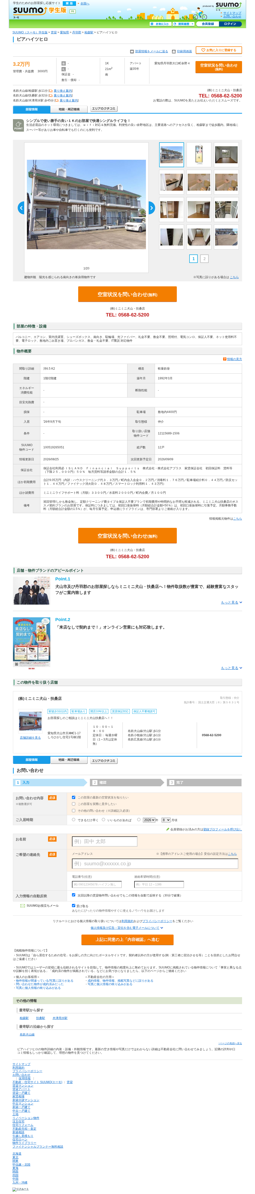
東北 (15, 1157)
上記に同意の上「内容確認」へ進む (127, 939)
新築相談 (18, 1132)
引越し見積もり (22, 1136)
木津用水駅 (60, 1018)
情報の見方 (234, 359)
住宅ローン (19, 1139)
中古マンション (22, 1103)
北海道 (16, 1153)
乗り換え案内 (63, 90)
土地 (15, 1114)
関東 (15, 1161)
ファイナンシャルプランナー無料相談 (37, 1146)
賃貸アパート (21, 1089)
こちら (234, 277)
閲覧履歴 (183, 24)
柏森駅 (88, 32)
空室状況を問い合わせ (219, 67)
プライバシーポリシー (157, 921)
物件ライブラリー (24, 1143)
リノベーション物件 (25, 1118)
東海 (15, 1168)
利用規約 (127, 921)
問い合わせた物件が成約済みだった (40, 984)
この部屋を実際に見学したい (97, 804)
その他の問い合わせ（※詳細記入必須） (104, 810)
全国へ (84, 3)
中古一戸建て (21, 1111)
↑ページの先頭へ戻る (230, 1043)
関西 (15, 1171)
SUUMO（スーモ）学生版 (30, 32)
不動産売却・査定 (24, 1128)
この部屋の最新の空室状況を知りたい (103, 797)
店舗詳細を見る (30, 737)
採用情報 (25, 1078)
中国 (15, 1179)
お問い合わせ (232, 16)
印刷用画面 (184, 51)
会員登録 (207, 24)
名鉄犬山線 (27, 1034)
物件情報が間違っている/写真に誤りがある (44, 980)
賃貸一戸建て (21, 1093)
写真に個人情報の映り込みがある (38, 988)
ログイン (230, 24)
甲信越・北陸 (21, 1164)
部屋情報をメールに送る (151, 51)
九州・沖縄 (19, 1182)
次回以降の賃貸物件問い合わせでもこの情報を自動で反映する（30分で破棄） (130, 895)
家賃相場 (18, 1096)
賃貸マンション (22, 1085)
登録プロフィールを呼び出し (222, 829)
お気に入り (161, 24)
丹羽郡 (76, 32)
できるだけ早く (88, 820)
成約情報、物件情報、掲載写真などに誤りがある (120, 980)
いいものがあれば (119, 820)
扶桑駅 (40, 1018)
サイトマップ (232, 13)
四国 (15, 1175)
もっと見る (229, 602)
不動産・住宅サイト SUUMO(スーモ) (37, 1082)
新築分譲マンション (25, 1100)
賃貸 (54, 32)
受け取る (82, 906)
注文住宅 (18, 1121)
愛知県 (64, 32)
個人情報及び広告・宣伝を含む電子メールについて (125, 928)
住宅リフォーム (22, 1125)
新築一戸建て (21, 1107)
